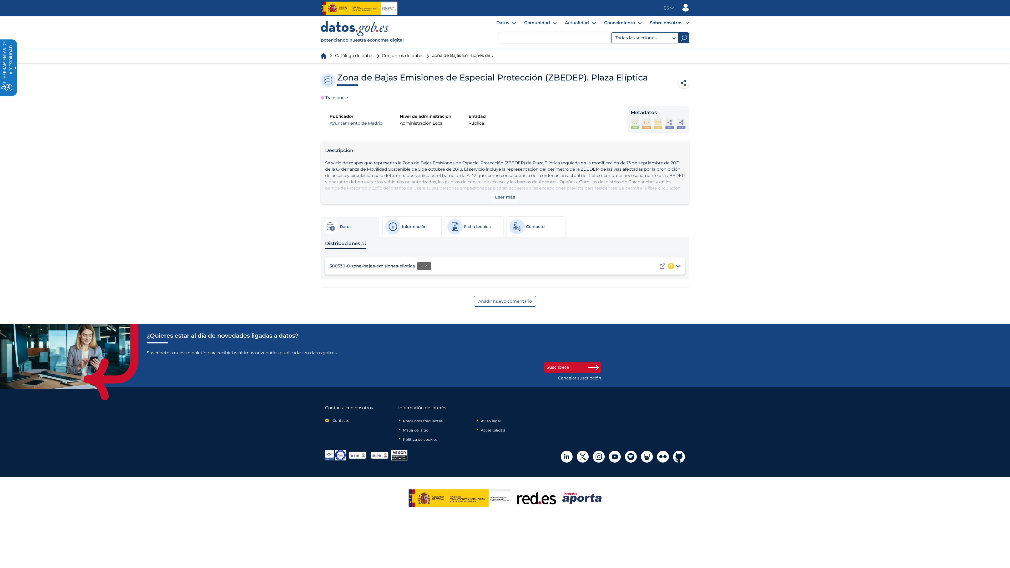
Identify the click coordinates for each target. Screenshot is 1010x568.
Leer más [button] (505, 197)
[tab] (350, 227)
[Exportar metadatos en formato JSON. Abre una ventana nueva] (646, 123)
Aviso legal (491, 421)
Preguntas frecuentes (423, 421)
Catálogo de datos (354, 55)
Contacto (341, 420)
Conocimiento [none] (619, 22)
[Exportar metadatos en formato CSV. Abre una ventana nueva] (658, 123)
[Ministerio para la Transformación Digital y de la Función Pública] (359, 8)
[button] (669, 8)
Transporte (336, 97)
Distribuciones (345, 243)
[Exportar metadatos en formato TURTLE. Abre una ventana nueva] (669, 123)
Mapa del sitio (415, 430)
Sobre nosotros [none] (666, 22)
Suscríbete (558, 367)
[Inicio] (362, 32)
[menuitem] (502, 24)
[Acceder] (662, 266)
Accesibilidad (493, 430)
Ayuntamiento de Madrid (356, 123)
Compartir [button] (684, 83)
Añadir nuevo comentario (505, 301)
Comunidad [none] (537, 22)
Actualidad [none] (577, 22)
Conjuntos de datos (402, 55)
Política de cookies (420, 439)
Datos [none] (502, 22)
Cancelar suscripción (579, 378)
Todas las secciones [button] (635, 37)
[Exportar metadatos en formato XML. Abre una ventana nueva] (635, 123)
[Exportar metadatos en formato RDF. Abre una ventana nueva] (681, 123)
